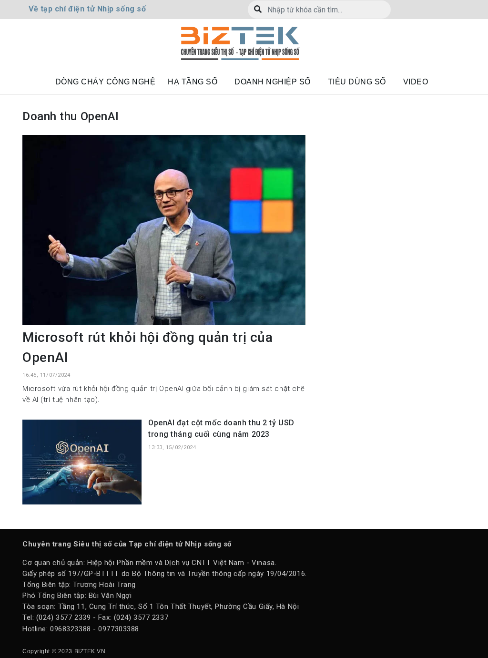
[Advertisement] (394, 194)
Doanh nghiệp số (272, 82)
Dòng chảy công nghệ (105, 82)
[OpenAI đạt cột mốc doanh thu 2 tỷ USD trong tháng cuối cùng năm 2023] (82, 461)
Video (415, 82)
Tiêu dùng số (357, 82)
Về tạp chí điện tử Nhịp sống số (87, 8)
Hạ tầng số (192, 82)
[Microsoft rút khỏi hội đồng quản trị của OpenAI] (163, 229)
